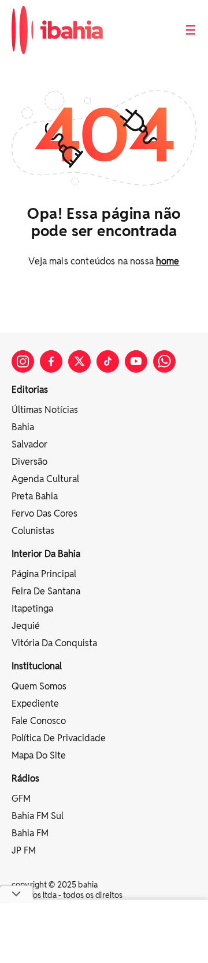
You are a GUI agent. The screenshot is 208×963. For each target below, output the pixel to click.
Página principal (44, 574)
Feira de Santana (46, 591)
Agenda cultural (45, 479)
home (168, 261)
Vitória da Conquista (54, 643)
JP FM (24, 850)
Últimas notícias (45, 410)
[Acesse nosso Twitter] (79, 361)
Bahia (23, 427)
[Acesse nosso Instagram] (23, 361)
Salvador (29, 444)
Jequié (26, 626)
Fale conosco (39, 721)
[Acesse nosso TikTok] (107, 361)
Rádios (25, 778)
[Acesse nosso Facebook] (51, 361)
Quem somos (39, 686)
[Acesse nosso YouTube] (136, 361)
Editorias (30, 390)
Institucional (37, 666)
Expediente (35, 703)
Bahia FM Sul (38, 816)
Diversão (29, 462)
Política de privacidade (59, 738)
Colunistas (33, 531)
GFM (21, 799)
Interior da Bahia (46, 554)
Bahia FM (30, 833)
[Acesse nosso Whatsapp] (164, 361)
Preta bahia (35, 496)
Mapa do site (39, 755)
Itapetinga (32, 608)
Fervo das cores (44, 513)
